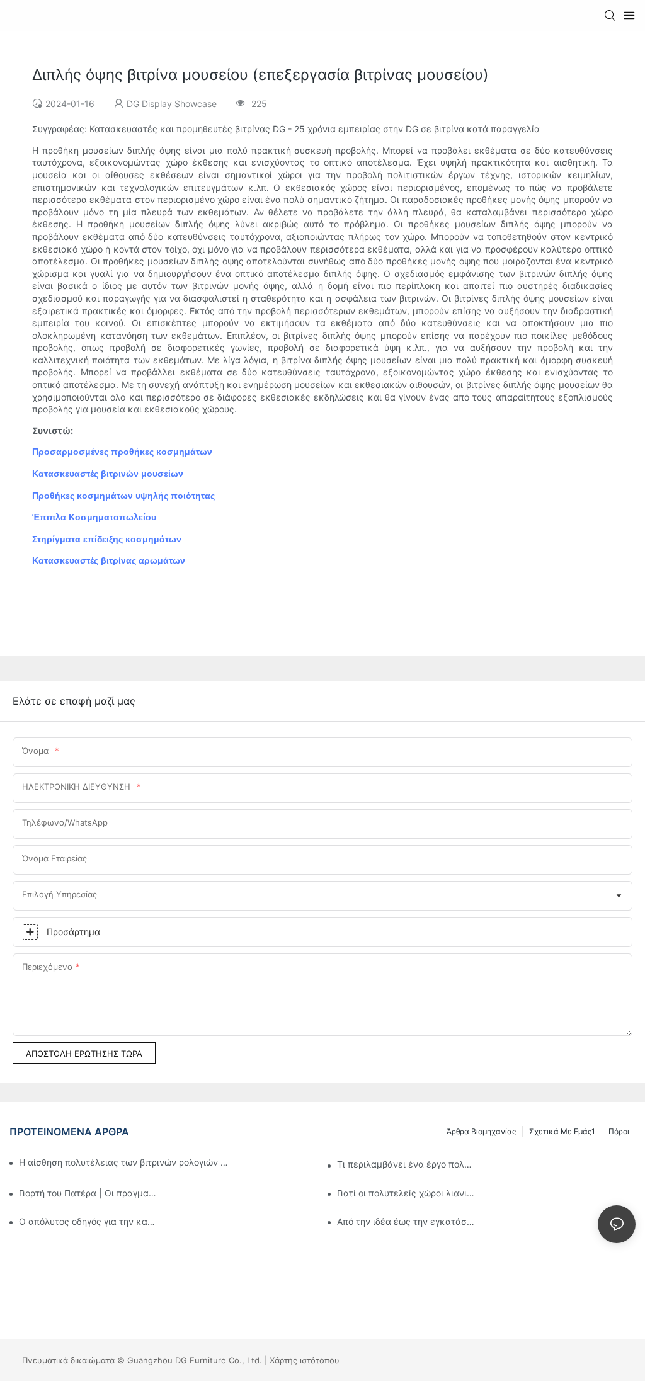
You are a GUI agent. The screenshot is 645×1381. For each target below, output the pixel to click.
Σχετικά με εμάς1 (562, 1131)
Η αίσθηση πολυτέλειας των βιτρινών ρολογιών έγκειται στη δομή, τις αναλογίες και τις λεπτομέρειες (125, 1162)
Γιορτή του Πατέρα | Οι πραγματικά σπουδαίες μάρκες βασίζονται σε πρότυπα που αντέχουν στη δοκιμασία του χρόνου (88, 1193)
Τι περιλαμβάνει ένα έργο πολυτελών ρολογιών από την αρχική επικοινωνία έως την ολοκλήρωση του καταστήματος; (406, 1164)
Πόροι (618, 1131)
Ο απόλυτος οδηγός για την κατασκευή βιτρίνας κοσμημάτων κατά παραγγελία (88, 1221)
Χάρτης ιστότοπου (305, 1360)
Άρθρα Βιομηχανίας (481, 1131)
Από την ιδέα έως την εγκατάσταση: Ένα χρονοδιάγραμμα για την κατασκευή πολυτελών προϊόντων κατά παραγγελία (406, 1221)
